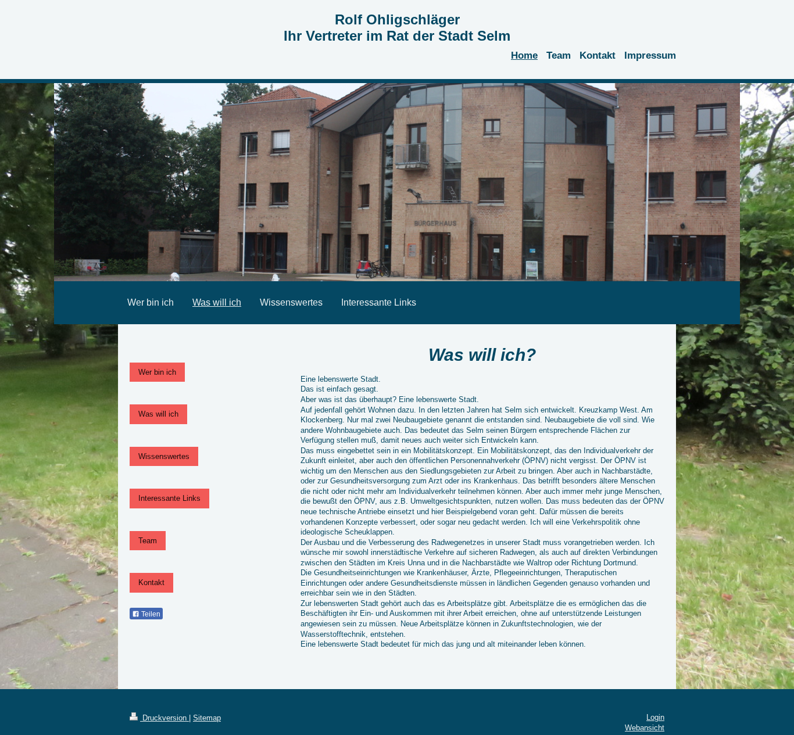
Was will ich (158, 414)
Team (147, 540)
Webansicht (644, 727)
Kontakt (151, 582)
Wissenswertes (163, 456)
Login (655, 717)
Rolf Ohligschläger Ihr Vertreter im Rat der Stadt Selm (397, 28)
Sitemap (207, 718)
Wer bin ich (157, 372)
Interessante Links (169, 498)
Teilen (150, 614)
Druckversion (164, 718)
